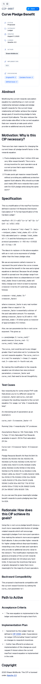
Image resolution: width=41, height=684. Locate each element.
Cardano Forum (25, 77)
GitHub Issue (10, 82)
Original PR (10, 77)
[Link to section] (17, 91)
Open (33, 9)
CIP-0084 (17, 634)
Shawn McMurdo (12, 53)
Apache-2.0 (12, 675)
